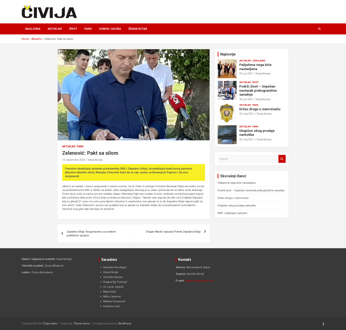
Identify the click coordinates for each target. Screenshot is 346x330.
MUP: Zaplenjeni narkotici (232, 213)
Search (282, 159)
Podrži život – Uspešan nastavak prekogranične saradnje (258, 90)
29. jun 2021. (246, 73)
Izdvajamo (258, 60)
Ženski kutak (137, 28)
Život (73, 28)
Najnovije (228, 54)
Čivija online (50, 323)
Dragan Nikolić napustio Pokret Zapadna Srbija (173, 231)
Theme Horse (82, 323)
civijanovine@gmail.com (199, 280)
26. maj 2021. (246, 113)
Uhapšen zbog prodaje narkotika (257, 133)
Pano (88, 28)
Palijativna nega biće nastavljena (255, 67)
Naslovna (32, 28)
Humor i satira (110, 28)
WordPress (124, 323)
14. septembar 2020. (74, 159)
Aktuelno (55, 28)
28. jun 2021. (246, 99)
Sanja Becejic (95, 159)
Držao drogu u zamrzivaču (259, 109)
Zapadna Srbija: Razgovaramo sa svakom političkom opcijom (91, 233)
